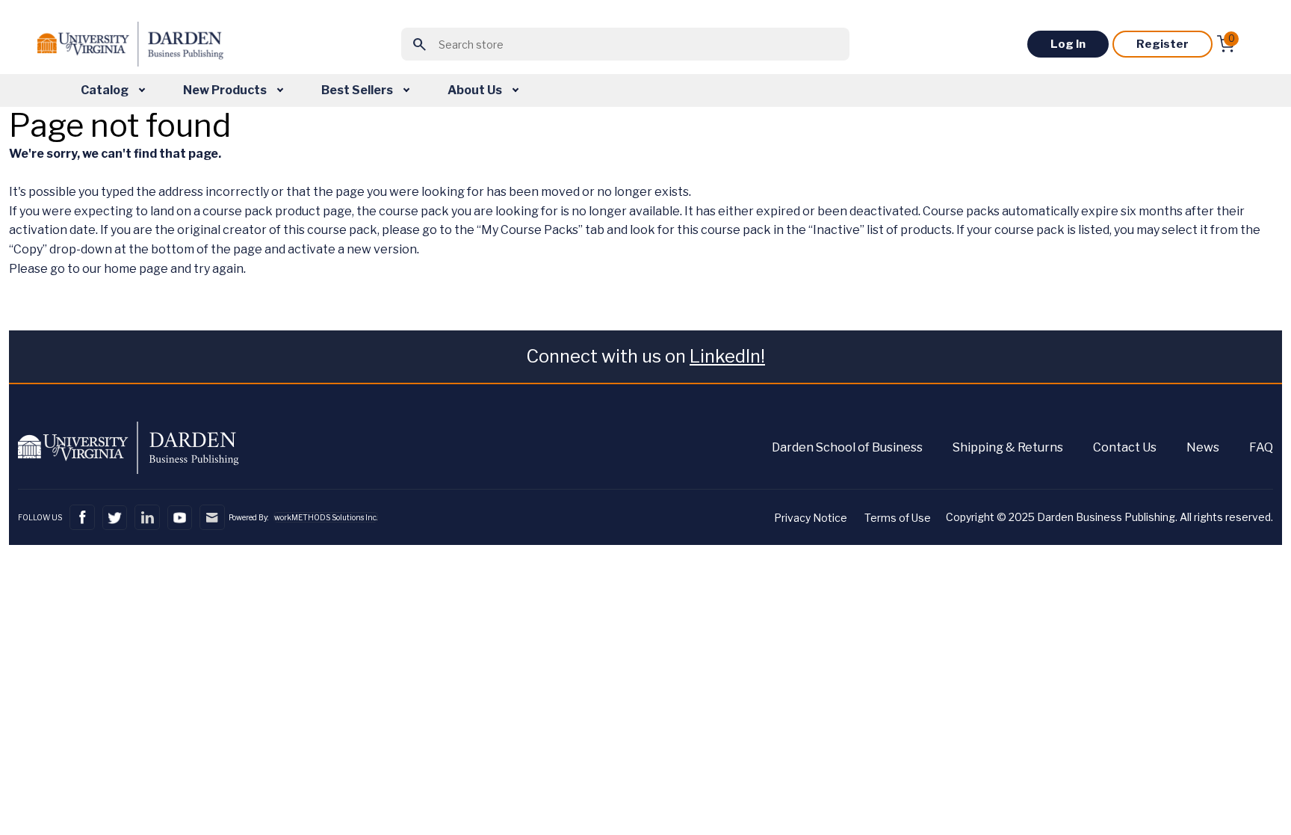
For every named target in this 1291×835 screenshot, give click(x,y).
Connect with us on (645, 356)
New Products (226, 90)
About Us (476, 90)
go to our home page (109, 269)
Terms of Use (897, 517)
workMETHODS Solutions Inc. (325, 517)
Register (1162, 44)
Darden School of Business (847, 447)
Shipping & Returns (1008, 447)
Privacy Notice (810, 517)
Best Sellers (358, 90)
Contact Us (1125, 447)
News (1202, 447)
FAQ (1261, 447)
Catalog (106, 90)
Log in (1068, 44)
